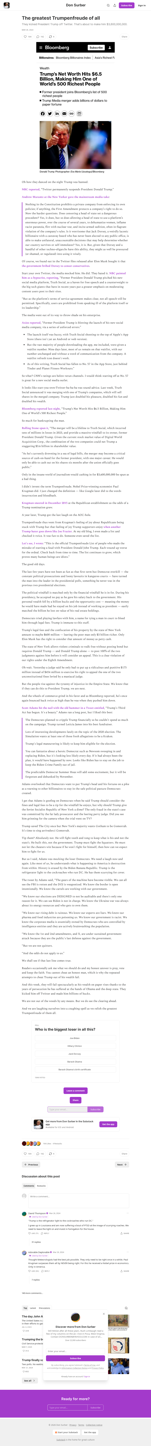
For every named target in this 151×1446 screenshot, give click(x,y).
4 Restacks (57, 1143)
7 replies (36, 1279)
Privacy (72, 1425)
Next (120, 1164)
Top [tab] (25, 1308)
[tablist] (34, 1186)
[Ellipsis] (127, 1213)
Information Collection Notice (75, 1368)
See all (27, 1380)
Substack (60, 1439)
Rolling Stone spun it (35, 428)
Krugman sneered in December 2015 (45, 503)
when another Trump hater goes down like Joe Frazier (71, 529)
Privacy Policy (98, 1368)
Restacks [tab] (41, 1186)
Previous (33, 1164)
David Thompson (37, 1213)
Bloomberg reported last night (41, 409)
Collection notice (94, 1425)
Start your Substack (68, 1432)
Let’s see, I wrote (32, 543)
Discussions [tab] (44, 1308)
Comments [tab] (29, 1186)
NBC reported (31, 189)
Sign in (142, 5)
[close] (103, 1313)
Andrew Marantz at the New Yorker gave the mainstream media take (65, 197)
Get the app (108, 1124)
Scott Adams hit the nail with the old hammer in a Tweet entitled (63, 708)
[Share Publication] (115, 5)
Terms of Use (89, 1365)
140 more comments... (32, 1293)
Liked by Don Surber (40, 1217)
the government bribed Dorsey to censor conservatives (55, 266)
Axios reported (31, 323)
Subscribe (126, 5)
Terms (81, 1425)
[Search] (108, 5)
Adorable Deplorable (38, 1252)
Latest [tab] (33, 1308)
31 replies (36, 1242)
